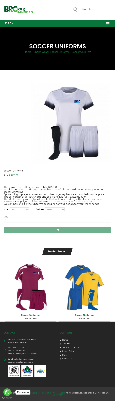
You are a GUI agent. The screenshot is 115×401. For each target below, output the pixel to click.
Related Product (57, 251)
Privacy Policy (68, 351)
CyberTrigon (57, 395)
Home (27, 52)
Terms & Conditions (70, 347)
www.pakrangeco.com (23, 362)
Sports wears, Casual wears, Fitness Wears (45, 393)
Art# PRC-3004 (31, 318)
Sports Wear (41, 52)
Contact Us (67, 359)
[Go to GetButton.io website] (7, 398)
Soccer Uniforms (59, 52)
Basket (65, 355)
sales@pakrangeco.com (24, 359)
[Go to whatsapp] (7, 392)
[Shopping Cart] (11, 265)
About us (66, 344)
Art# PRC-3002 (84, 318)
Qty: (6, 217)
